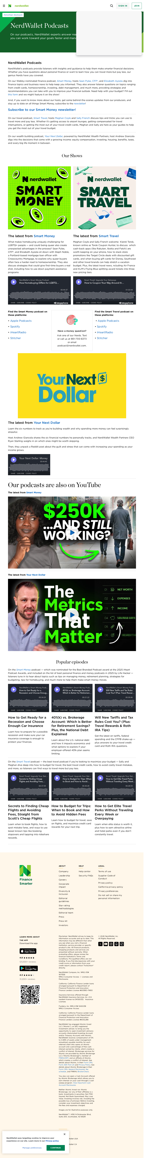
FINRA (61, 1058)
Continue (55, 1148)
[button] (72, 533)
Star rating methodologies (66, 907)
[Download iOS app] (28, 951)
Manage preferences (31, 1148)
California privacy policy (110, 887)
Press (61, 917)
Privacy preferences (108, 891)
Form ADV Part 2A (66, 1065)
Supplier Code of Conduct (106, 877)
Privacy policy (105, 883)
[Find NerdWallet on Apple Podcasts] (116, 945)
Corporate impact (64, 885)
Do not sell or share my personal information (110, 896)
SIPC (67, 1058)
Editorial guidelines (64, 900)
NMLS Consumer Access (69, 977)
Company (63, 871)
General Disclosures (76, 1069)
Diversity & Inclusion (64, 892)
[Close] (64, 1134)
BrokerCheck (83, 1071)
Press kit (63, 921)
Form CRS (88, 1062)
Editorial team (66, 913)
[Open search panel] (111, 6)
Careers (63, 880)
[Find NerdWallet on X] (100, 945)
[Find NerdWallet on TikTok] (122, 945)
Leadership (64, 875)
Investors (63, 925)
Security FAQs (86, 875)
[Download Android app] (29, 969)
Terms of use (104, 871)
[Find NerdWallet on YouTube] (106, 945)
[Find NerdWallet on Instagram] (111, 945)
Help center (85, 871)
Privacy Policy (84, 1065)
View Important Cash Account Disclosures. (75, 1084)
